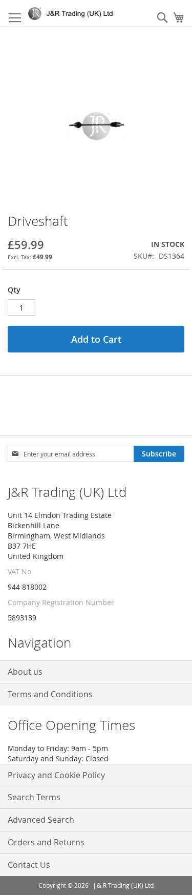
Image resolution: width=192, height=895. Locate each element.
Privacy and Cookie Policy (56, 775)
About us (25, 671)
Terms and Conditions (50, 694)
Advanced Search (41, 819)
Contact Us (29, 864)
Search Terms (34, 797)
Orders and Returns (46, 842)
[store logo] (72, 13)
